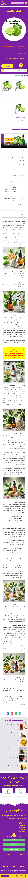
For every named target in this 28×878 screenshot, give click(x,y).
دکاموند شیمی (14, 811)
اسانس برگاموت (14, 11)
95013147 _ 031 (20, 863)
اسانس (22, 75)
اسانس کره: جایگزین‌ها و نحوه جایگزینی (11, 741)
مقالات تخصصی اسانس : (14, 720)
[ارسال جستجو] (2, 70)
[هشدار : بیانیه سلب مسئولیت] (14, 834)
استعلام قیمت (20, 67)
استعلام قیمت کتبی (7, 793)
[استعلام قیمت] (21, 65)
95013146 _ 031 (20, 861)
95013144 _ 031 (20, 857)
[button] (26, 3)
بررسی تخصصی (16, 128)
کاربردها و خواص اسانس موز (13, 765)
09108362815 (7, 857)
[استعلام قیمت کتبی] (7, 791)
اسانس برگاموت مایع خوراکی (20, 117)
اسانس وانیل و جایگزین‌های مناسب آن (11, 724)
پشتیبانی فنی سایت (22, 831)
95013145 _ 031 (20, 859)
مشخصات (24, 128)
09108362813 (7, 859)
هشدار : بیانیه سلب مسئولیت (14, 836)
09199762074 (7, 863)
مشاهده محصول (20, 98)
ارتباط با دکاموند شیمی (22, 827)
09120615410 (7, 861)
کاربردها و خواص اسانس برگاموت (12, 749)
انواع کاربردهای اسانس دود (14, 757)
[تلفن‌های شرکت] (20, 791)
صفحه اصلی (26, 75)
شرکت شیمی (10, 868)
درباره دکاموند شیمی (22, 825)
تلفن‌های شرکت (20, 793)
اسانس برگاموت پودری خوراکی (8, 95)
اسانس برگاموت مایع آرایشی (20, 95)
